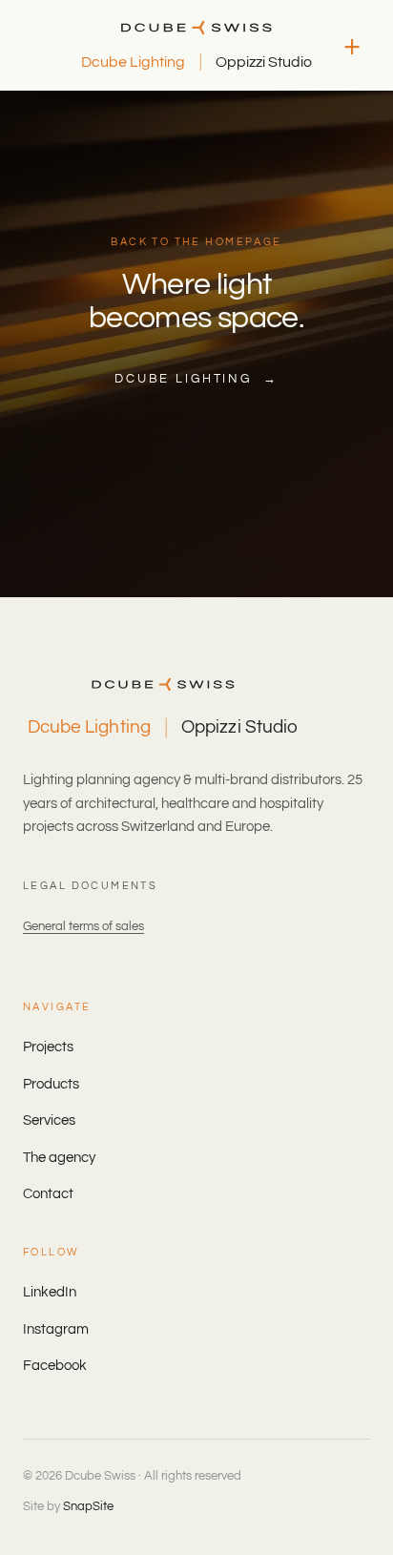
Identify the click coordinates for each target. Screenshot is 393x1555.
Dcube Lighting (133, 62)
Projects (48, 1047)
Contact (48, 1194)
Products (51, 1084)
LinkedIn (49, 1292)
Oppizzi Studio (264, 62)
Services (49, 1120)
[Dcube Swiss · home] (197, 27)
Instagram (56, 1329)
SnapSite (88, 1506)
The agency (59, 1158)
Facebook (55, 1365)
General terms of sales (83, 926)
